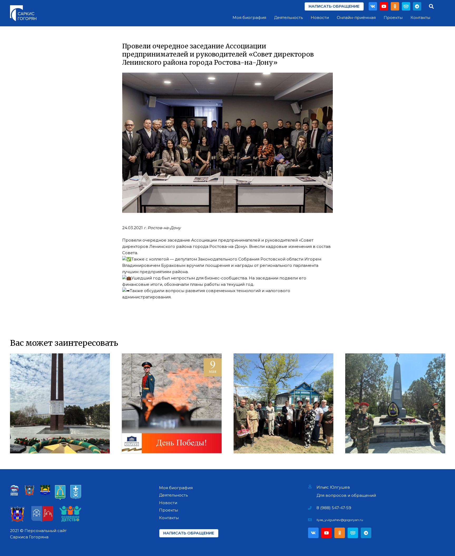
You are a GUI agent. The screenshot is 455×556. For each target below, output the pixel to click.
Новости (168, 502)
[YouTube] (384, 6)
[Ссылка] (23, 13)
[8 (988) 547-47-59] (312, 508)
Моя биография (176, 487)
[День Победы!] (172, 403)
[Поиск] (431, 6)
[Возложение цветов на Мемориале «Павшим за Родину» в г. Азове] (60, 403)
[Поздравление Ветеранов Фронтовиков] (284, 403)
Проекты (168, 510)
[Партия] (406, 6)
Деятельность (173, 495)
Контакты (169, 517)
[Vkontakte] (373, 6)
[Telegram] (417, 6)
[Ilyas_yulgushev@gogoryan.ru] (312, 520)
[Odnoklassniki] (395, 6)
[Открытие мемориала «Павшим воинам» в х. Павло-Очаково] (395, 403)
